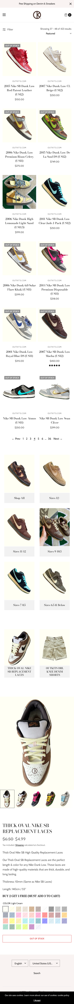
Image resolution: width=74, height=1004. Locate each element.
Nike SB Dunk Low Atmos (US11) (19, 420)
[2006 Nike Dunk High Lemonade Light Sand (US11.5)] (19, 192)
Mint (5, 927)
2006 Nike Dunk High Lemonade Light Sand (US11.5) (19, 223)
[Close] (70, 3)
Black (51, 909)
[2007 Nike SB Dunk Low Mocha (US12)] (54, 325)
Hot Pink (38, 915)
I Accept (37, 1000)
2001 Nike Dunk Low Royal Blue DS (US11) (19, 354)
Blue (45, 921)
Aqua (38, 921)
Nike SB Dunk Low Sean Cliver (54, 420)
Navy (5, 915)
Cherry (51, 915)
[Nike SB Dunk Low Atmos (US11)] (19, 391)
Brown (32, 909)
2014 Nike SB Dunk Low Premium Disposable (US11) (54, 289)
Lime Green (19, 927)
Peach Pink (32, 915)
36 (49, 438)
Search (37, 973)
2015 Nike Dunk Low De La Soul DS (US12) (54, 154)
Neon (25, 927)
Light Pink (25, 915)
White (45, 909)
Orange (64, 915)
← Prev (16, 438)
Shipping (19, 845)
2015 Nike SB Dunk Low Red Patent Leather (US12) (19, 90)
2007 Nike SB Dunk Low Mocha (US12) (54, 354)
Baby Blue (58, 921)
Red (45, 915)
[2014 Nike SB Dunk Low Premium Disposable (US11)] (54, 258)
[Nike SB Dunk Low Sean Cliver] (54, 391)
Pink (19, 915)
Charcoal (64, 909)
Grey (58, 909)
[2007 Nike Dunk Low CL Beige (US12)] (54, 59)
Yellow (12, 921)
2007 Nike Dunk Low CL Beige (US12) (54, 88)
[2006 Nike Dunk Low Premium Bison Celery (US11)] (19, 125)
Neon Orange (5, 921)
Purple (32, 927)
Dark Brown (38, 909)
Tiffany (25, 921)
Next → (58, 438)
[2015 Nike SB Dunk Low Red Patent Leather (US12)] (19, 59)
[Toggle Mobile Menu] (6, 15)
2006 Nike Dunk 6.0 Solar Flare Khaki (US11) (19, 287)
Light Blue (51, 921)
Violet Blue (64, 921)
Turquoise (32, 921)
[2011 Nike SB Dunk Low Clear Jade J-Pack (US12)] (54, 192)
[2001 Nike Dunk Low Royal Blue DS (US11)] (19, 325)
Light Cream (5, 909)
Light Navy (12, 915)
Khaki (25, 909)
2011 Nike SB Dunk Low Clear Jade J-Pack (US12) (55, 221)
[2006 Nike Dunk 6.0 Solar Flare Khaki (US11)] (19, 258)
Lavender (38, 927)
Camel (19, 909)
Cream (12, 909)
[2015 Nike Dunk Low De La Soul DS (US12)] (54, 125)
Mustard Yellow (19, 921)
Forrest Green (12, 927)
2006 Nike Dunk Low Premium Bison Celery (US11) (19, 156)
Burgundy (58, 915)
